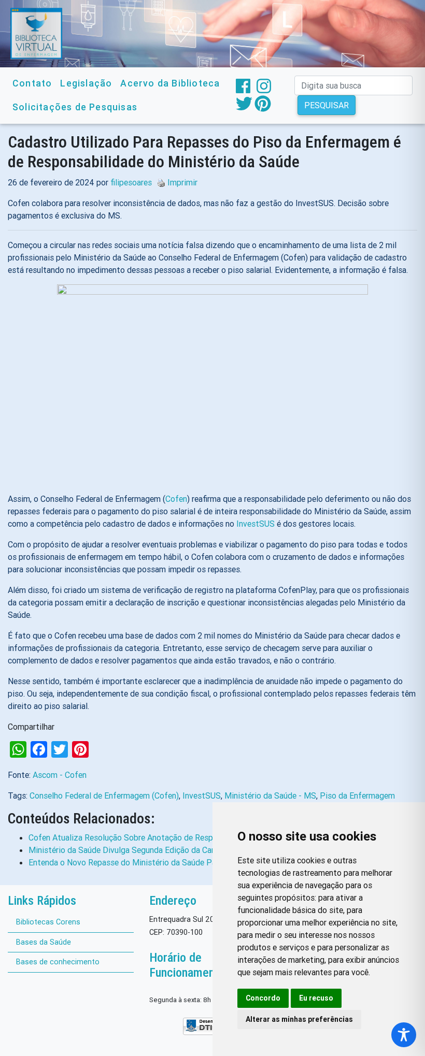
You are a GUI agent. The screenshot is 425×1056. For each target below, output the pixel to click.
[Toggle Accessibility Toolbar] (403, 1034)
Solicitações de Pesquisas (74, 107)
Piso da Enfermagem (357, 795)
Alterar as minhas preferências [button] (299, 1019)
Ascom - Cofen (60, 775)
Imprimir (182, 182)
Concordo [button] (263, 998)
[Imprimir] (158, 182)
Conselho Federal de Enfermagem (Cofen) (104, 795)
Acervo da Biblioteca (170, 83)
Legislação (86, 83)
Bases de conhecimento (58, 961)
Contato (32, 83)
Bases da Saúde (43, 942)
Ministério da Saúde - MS (270, 795)
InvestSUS (255, 523)
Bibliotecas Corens (48, 922)
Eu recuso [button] (316, 998)
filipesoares (131, 182)
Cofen (176, 499)
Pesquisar (326, 105)
